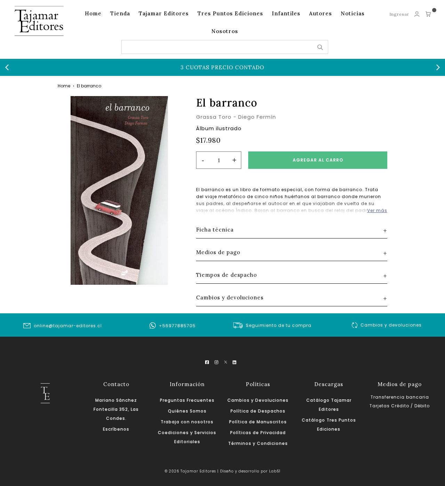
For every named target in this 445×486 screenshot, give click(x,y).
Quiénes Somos (187, 411)
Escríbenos (116, 429)
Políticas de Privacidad (258, 433)
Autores (320, 13)
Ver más (377, 210)
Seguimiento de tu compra (279, 325)
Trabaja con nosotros (187, 422)
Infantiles (286, 13)
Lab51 (275, 471)
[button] (7, 68)
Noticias (353, 13)
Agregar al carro (318, 160)
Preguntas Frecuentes (187, 400)
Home (93, 13)
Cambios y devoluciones (391, 325)
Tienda (120, 13)
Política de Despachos (257, 411)
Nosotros (224, 31)
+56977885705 (177, 326)
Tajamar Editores (164, 13)
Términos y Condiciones (258, 443)
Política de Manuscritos (258, 422)
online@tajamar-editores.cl (68, 326)
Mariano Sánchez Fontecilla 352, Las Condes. (116, 409)
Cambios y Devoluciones (258, 400)
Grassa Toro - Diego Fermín (236, 116)
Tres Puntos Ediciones (230, 13)
